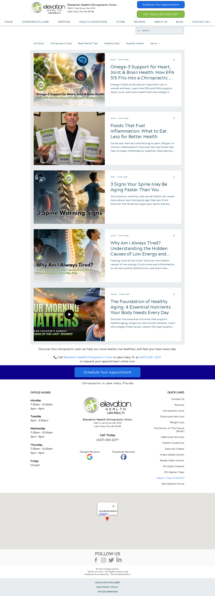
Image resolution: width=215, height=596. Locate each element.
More (153, 43)
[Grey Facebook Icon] (96, 560)
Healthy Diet (112, 43)
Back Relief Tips (88, 43)
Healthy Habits (135, 43)
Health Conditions (173, 442)
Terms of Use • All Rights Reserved (108, 571)
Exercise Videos (174, 448)
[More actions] (175, 59)
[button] (64, 22)
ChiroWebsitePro (120, 574)
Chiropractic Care (61, 43)
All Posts (39, 43)
